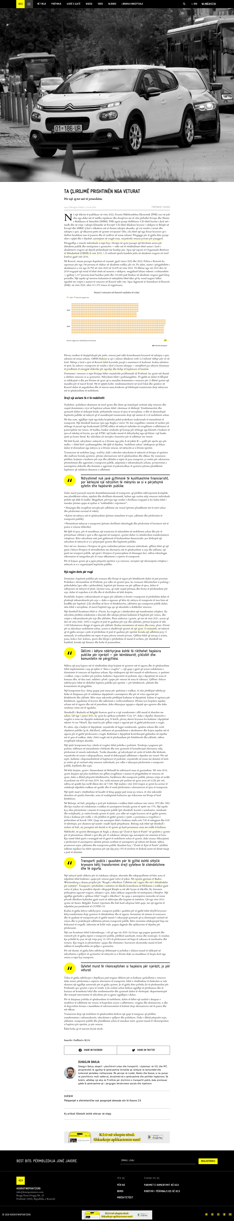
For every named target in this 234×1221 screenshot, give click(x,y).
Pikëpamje (157, 207)
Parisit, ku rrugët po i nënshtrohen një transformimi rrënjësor (131, 611)
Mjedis (166, 207)
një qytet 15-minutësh (145, 628)
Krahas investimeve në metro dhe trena (134, 625)
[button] (20, 4)
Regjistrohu (208, 1161)
